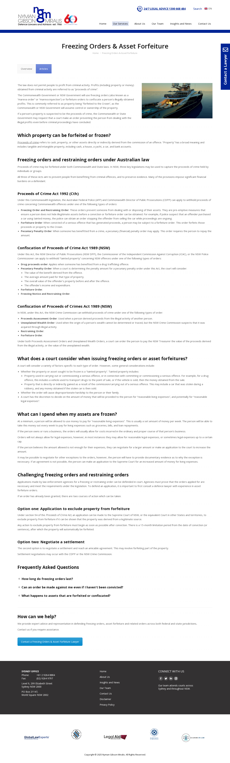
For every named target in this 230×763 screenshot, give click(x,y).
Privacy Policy (107, 704)
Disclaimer (105, 699)
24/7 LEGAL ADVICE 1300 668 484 (165, 9)
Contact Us (106, 693)
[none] (207, 8)
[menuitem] (207, 8)
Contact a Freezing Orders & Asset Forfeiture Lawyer (50, 641)
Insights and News (110, 682)
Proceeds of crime (28, 142)
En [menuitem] (210, 8)
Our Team (105, 688)
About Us (105, 676)
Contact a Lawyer (225, 69)
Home (103, 671)
